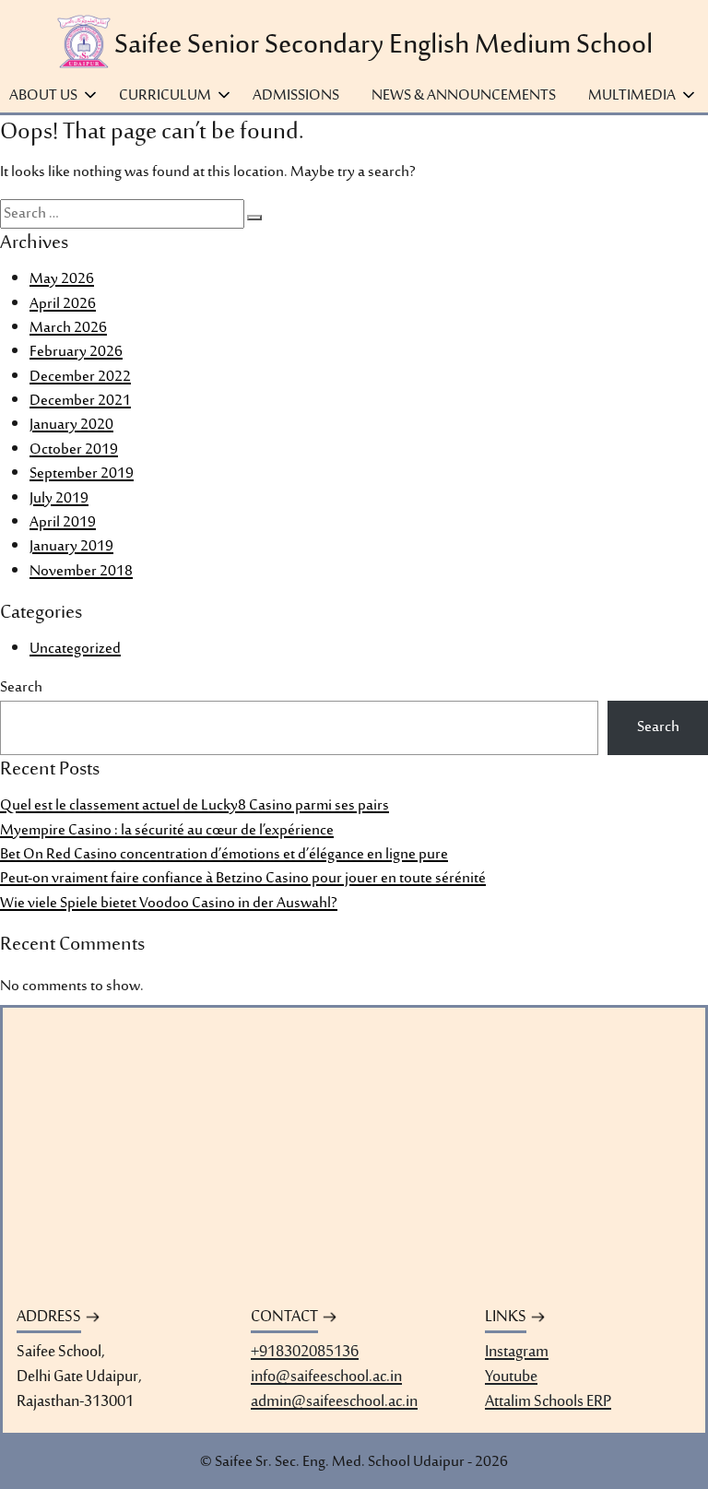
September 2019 (82, 474)
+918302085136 (305, 1353)
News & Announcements (464, 96)
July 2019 (59, 499)
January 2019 (71, 547)
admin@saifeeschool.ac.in (334, 1402)
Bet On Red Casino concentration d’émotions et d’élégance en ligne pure (224, 855)
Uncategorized (75, 649)
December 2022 (80, 377)
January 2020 (71, 425)
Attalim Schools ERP (548, 1402)
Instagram (517, 1353)
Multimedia (632, 96)
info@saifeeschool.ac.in (326, 1377)
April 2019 (63, 523)
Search (21, 688)
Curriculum (165, 96)
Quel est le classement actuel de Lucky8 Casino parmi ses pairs (194, 806)
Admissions (296, 96)
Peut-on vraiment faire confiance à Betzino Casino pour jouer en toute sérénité (243, 879)
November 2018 (81, 572)
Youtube (511, 1377)
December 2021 (80, 401)
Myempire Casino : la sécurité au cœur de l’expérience (167, 831)
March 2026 (68, 328)
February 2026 (76, 352)
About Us (43, 96)
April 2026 (63, 304)
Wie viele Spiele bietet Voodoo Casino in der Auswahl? (168, 903)
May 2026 (62, 279)
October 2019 (74, 450)
